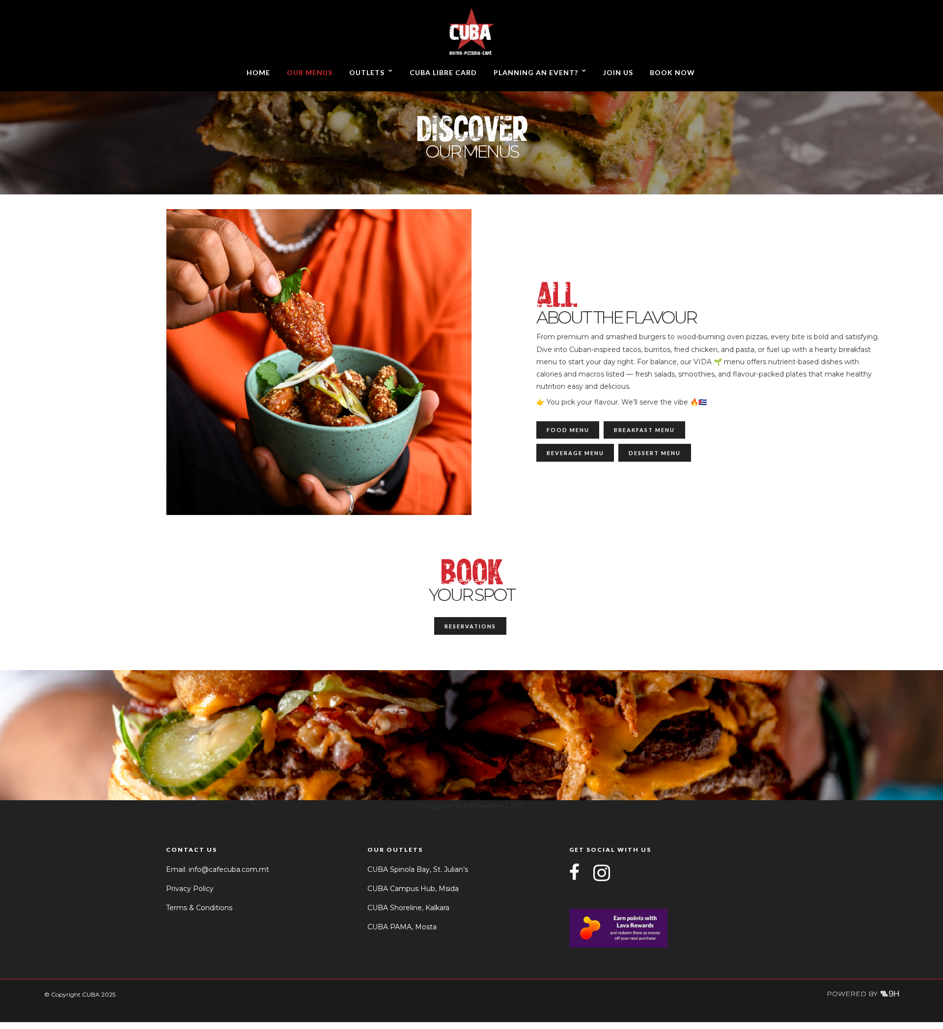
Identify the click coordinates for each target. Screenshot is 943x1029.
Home (258, 72)
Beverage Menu (575, 453)
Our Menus (310, 72)
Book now (672, 72)
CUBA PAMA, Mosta (402, 926)
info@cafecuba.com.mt (229, 869)
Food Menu (568, 430)
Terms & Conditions (199, 907)
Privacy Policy (190, 888)
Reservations (470, 626)
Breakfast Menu (644, 430)
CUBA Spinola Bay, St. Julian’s (417, 869)
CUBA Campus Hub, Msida (413, 888)
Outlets (367, 72)
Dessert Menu (655, 453)
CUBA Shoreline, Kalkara (408, 907)
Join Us (618, 72)
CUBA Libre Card (443, 72)
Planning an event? (536, 72)
